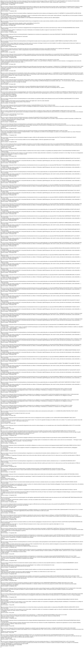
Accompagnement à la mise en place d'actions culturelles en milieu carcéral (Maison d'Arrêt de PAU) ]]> (20, 25)
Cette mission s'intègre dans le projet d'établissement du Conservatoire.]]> (14, 38)
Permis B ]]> (7, 428)
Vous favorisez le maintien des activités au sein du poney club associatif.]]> (14, 507)
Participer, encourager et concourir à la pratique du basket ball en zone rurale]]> (15, 415)
